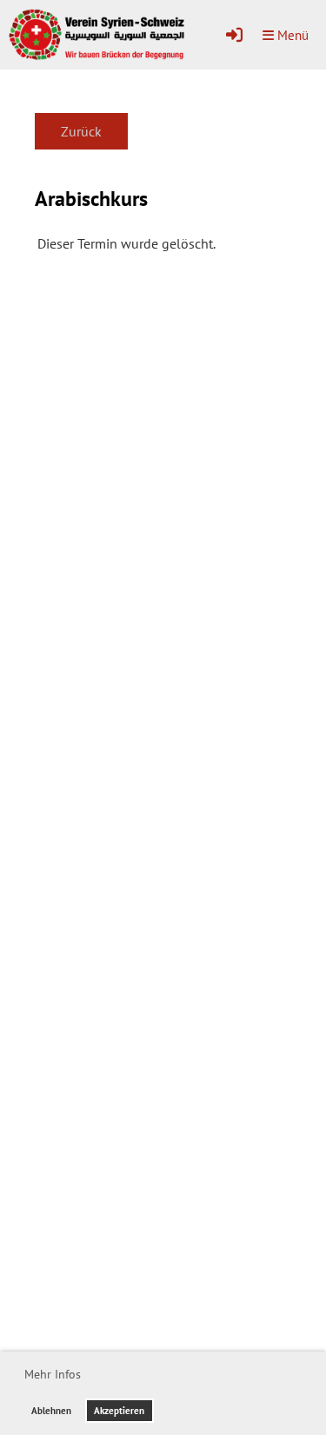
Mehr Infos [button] (52, 1374)
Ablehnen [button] (51, 1411)
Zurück (81, 131)
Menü (291, 35)
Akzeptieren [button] (119, 1411)
